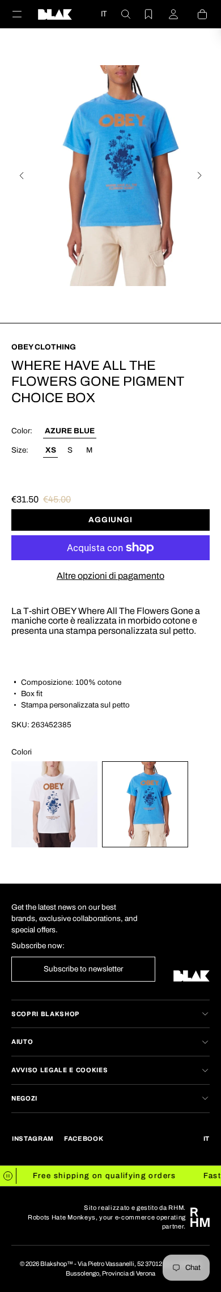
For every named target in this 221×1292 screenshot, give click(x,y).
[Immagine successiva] (199, 175)
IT (104, 13)
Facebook (83, 1138)
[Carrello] (195, 14)
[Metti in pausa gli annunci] (8, 1176)
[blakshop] (55, 14)
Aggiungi (110, 519)
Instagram (33, 1138)
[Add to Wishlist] (204, 393)
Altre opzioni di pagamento (110, 576)
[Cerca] (119, 14)
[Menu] (23, 14)
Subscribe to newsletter (83, 969)
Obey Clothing (43, 347)
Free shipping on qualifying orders (100, 1175)
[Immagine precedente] (21, 175)
